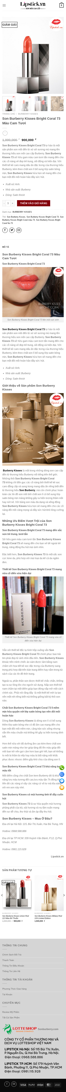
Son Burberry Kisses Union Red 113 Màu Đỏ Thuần (15, 917)
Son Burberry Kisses (16, 217)
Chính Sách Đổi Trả (11, 954)
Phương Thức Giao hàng (14, 989)
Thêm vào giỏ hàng (33, 203)
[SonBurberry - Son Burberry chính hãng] (33, 5)
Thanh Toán (8, 960)
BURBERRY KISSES (28, 114)
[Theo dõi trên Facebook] (7, 1084)
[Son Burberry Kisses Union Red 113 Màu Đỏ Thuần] (16, 893)
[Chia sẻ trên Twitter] (12, 230)
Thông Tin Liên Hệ (11, 971)
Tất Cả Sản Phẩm (11, 1017)
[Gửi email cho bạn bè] (18, 230)
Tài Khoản (7, 994)
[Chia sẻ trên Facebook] (5, 230)
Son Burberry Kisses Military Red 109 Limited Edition (48, 917)
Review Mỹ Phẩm (10, 1012)
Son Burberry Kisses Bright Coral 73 (43, 217)
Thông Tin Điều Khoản (13, 965)
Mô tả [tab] (5, 247)
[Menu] (4, 5)
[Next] (58, 55)
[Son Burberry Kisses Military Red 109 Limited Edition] (49, 893)
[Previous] (7, 55)
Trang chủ (8, 114)
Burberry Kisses (13, 470)
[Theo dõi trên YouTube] (14, 1084)
